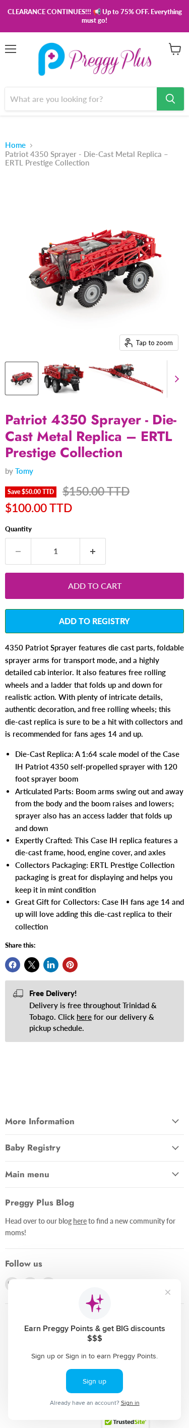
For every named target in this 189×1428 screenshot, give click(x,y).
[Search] (170, 99)
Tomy (24, 470)
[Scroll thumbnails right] (175, 379)
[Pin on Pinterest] (70, 964)
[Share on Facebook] (12, 964)
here (84, 1016)
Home (15, 145)
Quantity (18, 529)
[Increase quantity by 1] (93, 551)
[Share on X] (31, 964)
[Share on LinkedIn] (50, 964)
